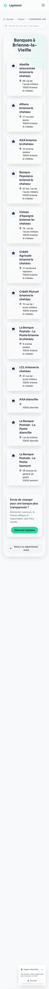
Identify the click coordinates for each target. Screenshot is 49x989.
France (21, 19)
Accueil (9, 19)
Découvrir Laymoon (24, 530)
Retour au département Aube (26, 548)
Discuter (33, 981)
